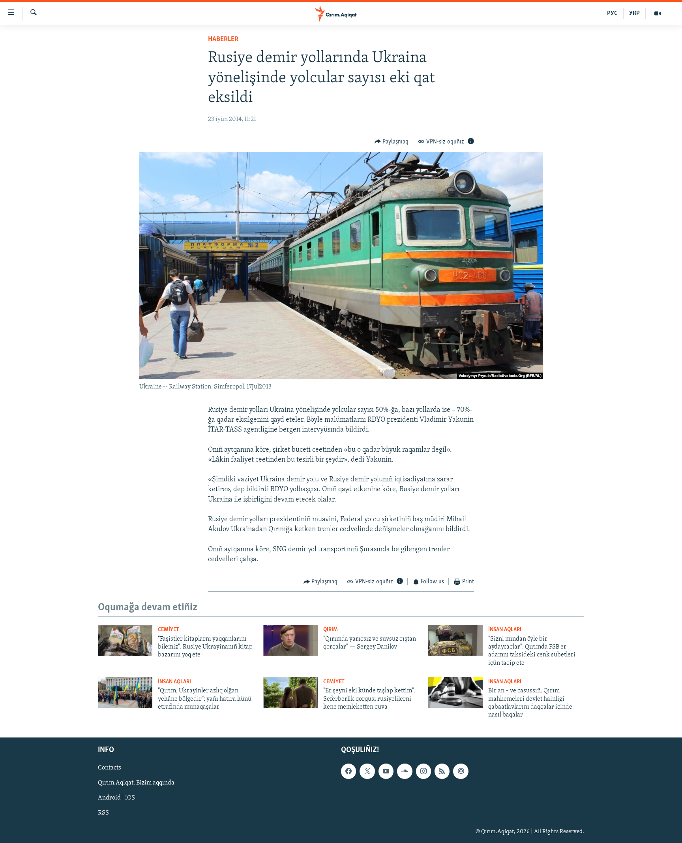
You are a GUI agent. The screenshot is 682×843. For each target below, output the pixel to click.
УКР (634, 13)
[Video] (657, 13)
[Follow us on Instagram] (423, 771)
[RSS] (442, 771)
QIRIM (330, 630)
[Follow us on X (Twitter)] (367, 771)
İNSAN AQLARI (504, 630)
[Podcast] (460, 771)
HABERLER (223, 39)
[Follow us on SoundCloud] (404, 771)
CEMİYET (168, 630)
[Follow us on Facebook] (348, 771)
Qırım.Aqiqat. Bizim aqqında (136, 783)
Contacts (109, 768)
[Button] (392, 142)
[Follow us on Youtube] (385, 771)
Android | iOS (116, 798)
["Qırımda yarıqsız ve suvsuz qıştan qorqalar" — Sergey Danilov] (290, 640)
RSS (103, 813)
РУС (612, 13)
